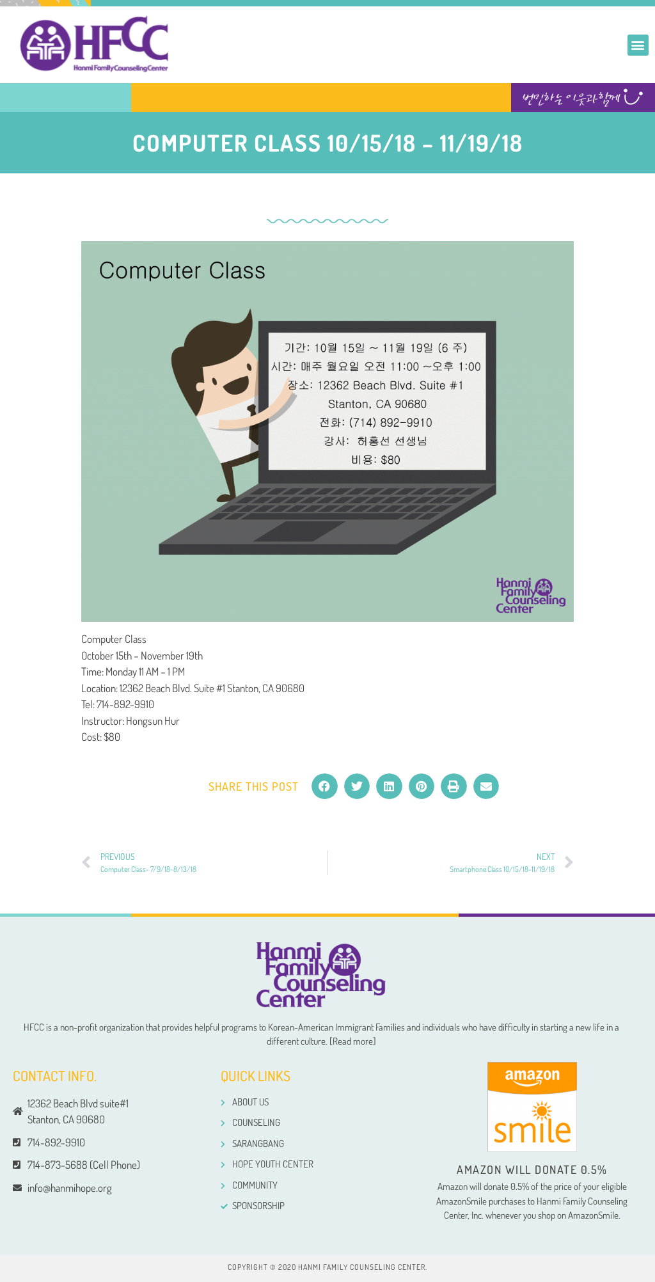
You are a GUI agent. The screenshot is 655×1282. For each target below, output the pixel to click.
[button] (638, 45)
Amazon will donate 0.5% (532, 1169)
